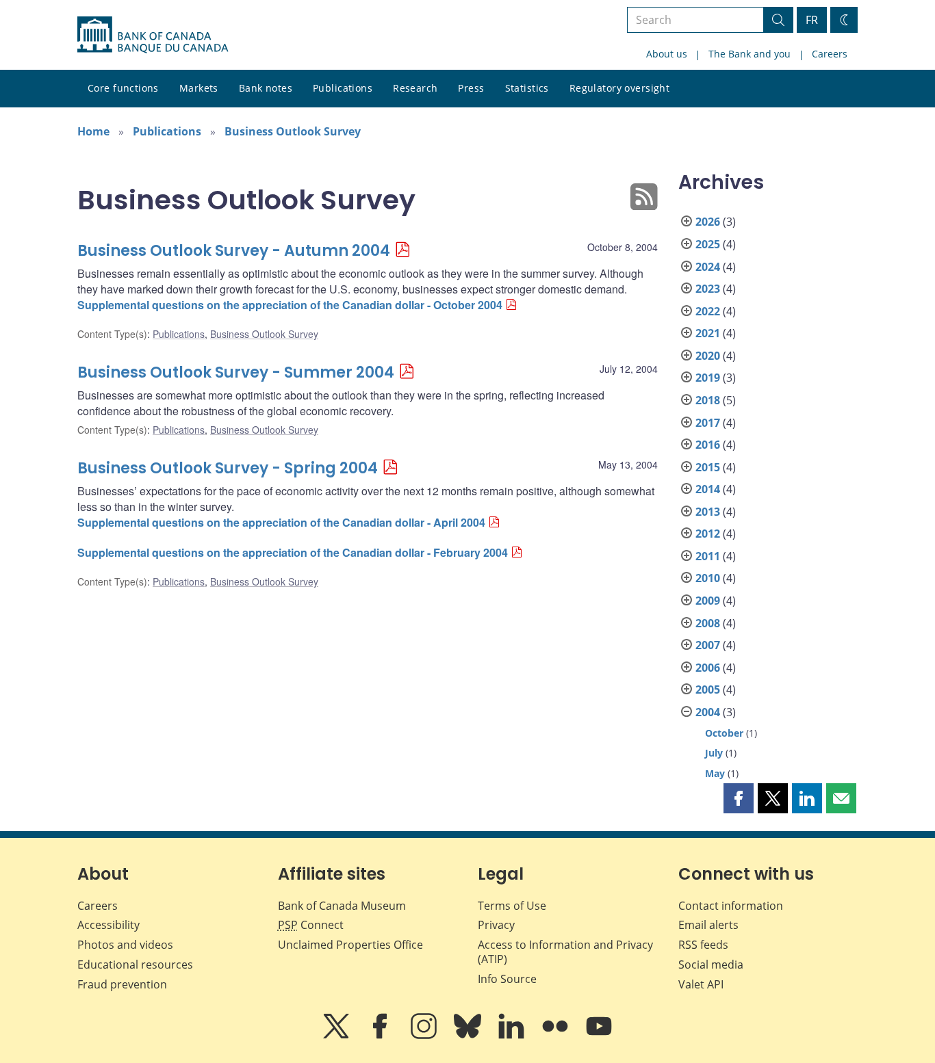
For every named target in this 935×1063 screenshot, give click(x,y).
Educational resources (135, 964)
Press (471, 87)
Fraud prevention (122, 984)
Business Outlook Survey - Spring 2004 (227, 468)
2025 (707, 244)
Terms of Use (512, 905)
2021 (707, 333)
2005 (707, 689)
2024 (707, 266)
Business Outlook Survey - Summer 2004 (235, 372)
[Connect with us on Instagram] (425, 1035)
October (724, 732)
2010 (707, 578)
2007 (707, 645)
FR (812, 19)
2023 (707, 288)
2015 (707, 467)
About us (666, 53)
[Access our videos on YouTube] (598, 1035)
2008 (707, 623)
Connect (311, 924)
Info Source (507, 978)
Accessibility (108, 924)
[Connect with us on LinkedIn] (513, 1035)
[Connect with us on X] (337, 1035)
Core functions (123, 87)
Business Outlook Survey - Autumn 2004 (233, 250)
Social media (710, 964)
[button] (738, 798)
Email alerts (708, 924)
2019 (707, 377)
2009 (707, 600)
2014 (707, 489)
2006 (707, 667)
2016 (707, 444)
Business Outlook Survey (293, 131)
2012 (707, 533)
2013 (707, 511)
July (714, 752)
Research (415, 87)
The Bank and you (749, 53)
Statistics (527, 87)
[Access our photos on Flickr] (556, 1035)
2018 (707, 400)
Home (93, 131)
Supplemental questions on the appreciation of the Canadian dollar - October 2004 (289, 305)
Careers (829, 53)
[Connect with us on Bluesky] (469, 1035)
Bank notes (265, 87)
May (715, 773)
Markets (198, 87)
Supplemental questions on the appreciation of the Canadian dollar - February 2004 (292, 552)
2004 (707, 712)
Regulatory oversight (619, 87)
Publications (342, 87)
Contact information (730, 905)
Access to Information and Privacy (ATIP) (565, 952)
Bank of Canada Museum (342, 905)
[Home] (152, 34)
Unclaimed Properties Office (350, 944)
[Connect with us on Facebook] (381, 1035)
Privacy (496, 924)
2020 (707, 355)
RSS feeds (703, 944)
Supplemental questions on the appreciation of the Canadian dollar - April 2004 (281, 522)
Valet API (700, 984)
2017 (707, 422)
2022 (707, 311)
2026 (707, 221)
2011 (707, 556)
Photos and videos (125, 944)
